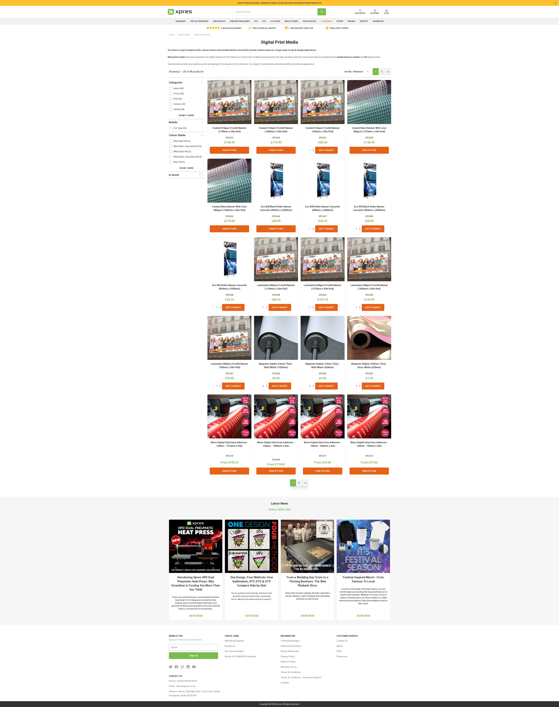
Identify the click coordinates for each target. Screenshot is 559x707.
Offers (339, 21)
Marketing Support (234, 641)
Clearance (326, 21)
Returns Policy (288, 662)
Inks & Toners (291, 21)
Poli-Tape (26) (180, 128)
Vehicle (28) (179, 109)
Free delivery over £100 (301, 28)
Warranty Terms (289, 667)
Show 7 (186, 168)
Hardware (181, 21)
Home (171, 34)
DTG (256, 21)
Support (364, 21)
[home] (180, 12)
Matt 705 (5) (179, 162)
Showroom (378, 21)
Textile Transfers (199, 21)
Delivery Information (291, 646)
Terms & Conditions (291, 672)
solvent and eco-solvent (348, 57)
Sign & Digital (309, 21)
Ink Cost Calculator (234, 651)
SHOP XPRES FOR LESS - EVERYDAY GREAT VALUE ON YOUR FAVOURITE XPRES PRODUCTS (279, 3)
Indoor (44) (179, 88)
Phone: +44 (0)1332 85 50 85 (183, 681)
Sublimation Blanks (240, 21)
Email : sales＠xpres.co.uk (182, 686)
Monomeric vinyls (176, 57)
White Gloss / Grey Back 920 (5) (188, 157)
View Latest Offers (339, 28)
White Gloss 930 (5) (182, 151)
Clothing (275, 21)
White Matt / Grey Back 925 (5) (187, 146)
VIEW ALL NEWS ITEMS (279, 509)
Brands (351, 21)
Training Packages (290, 641)
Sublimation (219, 21)
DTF (264, 21)
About (340, 646)
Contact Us (342, 641)
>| (388, 71)
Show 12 (186, 115)
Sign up (193, 655)
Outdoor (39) (179, 104)
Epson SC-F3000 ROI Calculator (240, 656)
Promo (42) (179, 93)
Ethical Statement (290, 651)
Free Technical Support (264, 28)
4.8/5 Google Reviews (231, 28)
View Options (229, 150)
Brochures (230, 646)
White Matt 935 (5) (182, 141)
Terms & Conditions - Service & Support (301, 677)
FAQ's (339, 651)
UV (365, 57)
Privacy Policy (288, 656)
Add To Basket (326, 150)
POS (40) (178, 99)
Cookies (285, 683)
